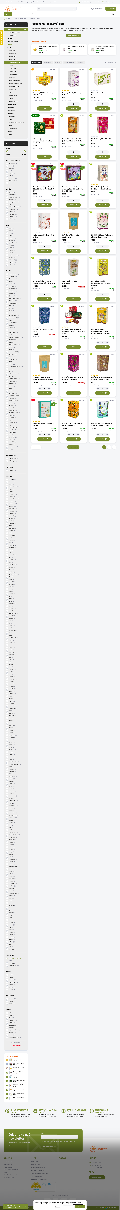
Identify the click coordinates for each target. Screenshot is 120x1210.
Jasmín (11, 779)
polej (11, 827)
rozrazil (11, 616)
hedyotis (12, 842)
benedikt (12, 934)
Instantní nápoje (13, 95)
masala (11, 925)
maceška (12, 669)
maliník (11, 642)
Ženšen (11, 783)
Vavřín (11, 793)
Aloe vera (11, 98)
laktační (12, 342)
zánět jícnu (13, 335)
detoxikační (13, 322)
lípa (11, 623)
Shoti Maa (12, 214)
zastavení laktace (14, 400)
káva (11, 910)
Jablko (12, 740)
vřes (11, 557)
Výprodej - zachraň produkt (15, 32)
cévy (11, 369)
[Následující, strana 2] (109, 447)
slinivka (12, 347)
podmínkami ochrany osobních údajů (65, 1141)
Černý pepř (13, 508)
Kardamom (13, 504)
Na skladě (13, 163)
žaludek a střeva (14, 274)
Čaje (10, 47)
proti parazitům (14, 447)
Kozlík (11, 754)
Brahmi (11, 822)
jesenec (11, 713)
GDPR (54, 2)
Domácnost (11, 113)
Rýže (11, 908)
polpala (11, 701)
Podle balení (12, 59)
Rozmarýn (12, 791)
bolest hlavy (13, 332)
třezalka (12, 550)
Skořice (12, 491)
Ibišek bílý (12, 737)
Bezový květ (13, 800)
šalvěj (11, 591)
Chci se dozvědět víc (73, 35)
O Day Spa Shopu (35, 1164)
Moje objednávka (19, 2)
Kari (11, 920)
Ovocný (12, 240)
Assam (11, 247)
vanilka (12, 691)
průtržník (12, 608)
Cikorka (11, 781)
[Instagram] (93, 1171)
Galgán (11, 744)
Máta (11, 484)
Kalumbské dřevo (14, 835)
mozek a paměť (14, 318)
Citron (11, 742)
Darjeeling (12, 257)
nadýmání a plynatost (15, 366)
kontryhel (12, 516)
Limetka (12, 752)
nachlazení (13, 276)
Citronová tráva (14, 487)
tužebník (12, 611)
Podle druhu (12, 50)
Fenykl (11, 489)
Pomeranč (12, 796)
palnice (11, 696)
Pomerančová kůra (15, 764)
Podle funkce (12, 53)
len (10, 645)
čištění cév (12, 376)
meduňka (12, 513)
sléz (10, 596)
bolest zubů (12, 432)
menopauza (13, 330)
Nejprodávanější (69, 62)
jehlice (11, 579)
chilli (11, 774)
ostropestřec (13, 652)
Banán (11, 900)
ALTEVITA (12, 192)
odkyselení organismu (15, 395)
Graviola (12, 854)
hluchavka (12, 523)
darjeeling (12, 686)
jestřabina (12, 654)
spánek (12, 357)
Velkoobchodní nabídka (37, 1176)
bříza (11, 552)
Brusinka (12, 864)
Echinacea (12, 769)
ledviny (12, 320)
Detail (44, 108)
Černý (11, 230)
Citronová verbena (14, 815)
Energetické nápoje (13, 101)
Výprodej (12, 173)
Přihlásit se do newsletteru (49, 1146)
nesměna (12, 693)
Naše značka (13, 180)
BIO (11, 175)
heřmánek (12, 511)
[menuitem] (8, 14)
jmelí (11, 542)
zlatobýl (12, 533)
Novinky (10, 38)
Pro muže (12, 980)
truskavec (12, 603)
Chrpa (11, 788)
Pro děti (12, 975)
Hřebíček (12, 506)
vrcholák (12, 939)
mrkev (11, 917)
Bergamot (12, 813)
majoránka (12, 547)
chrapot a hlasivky (14, 412)
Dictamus (12, 194)
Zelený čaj (12, 776)
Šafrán (11, 891)
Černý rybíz (12, 883)
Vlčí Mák (12, 219)
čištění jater (12, 354)
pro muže (12, 286)
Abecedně (80, 62)
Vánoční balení (13, 183)
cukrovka (12, 281)
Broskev (12, 869)
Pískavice (12, 771)
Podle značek (12, 89)
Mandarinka (13, 859)
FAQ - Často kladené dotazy (44, 2)
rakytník (12, 664)
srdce (11, 349)
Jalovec (11, 803)
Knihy (10, 119)
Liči (10, 856)
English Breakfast (14, 255)
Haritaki (12, 727)
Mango (11, 852)
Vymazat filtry (17, 1045)
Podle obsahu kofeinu (14, 80)
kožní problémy (14, 315)
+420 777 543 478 (97, 1166)
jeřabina (12, 628)
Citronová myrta (14, 499)
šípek (11, 569)
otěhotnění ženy (14, 427)
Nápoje (10, 44)
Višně (11, 929)
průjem (12, 425)
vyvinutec (12, 839)
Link (11, 1013)
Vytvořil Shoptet (100, 1207)
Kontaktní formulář (97, 1177)
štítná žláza (12, 339)
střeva (11, 310)
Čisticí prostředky (13, 128)
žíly (10, 371)
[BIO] (102, 79)
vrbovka (12, 606)
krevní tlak (12, 437)
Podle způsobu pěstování (15, 83)
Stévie (11, 766)
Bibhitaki (12, 730)
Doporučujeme (36, 62)
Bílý (11, 233)
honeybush (12, 679)
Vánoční (12, 989)
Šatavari (12, 922)
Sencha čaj (12, 888)
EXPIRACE (12, 178)
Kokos (11, 786)
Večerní (12, 984)
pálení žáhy (13, 442)
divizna (11, 647)
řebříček (12, 540)
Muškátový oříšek (14, 762)
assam (11, 684)
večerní (11, 1003)
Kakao (11, 759)
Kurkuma (12, 501)
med (11, 927)
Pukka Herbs (13, 209)
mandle (11, 932)
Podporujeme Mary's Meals (38, 1167)
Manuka (12, 881)
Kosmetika (11, 107)
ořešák (11, 650)
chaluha (12, 577)
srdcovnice (12, 720)
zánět (11, 325)
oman (11, 671)
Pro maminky (13, 982)
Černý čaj (12, 798)
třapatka (12, 625)
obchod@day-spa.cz (97, 1162)
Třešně (11, 915)
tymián (11, 601)
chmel (11, 525)
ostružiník (12, 564)
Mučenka (12, 749)
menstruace (13, 381)
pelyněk (11, 586)
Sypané (11, 65)
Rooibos (12, 238)
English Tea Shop (14, 197)
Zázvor (12, 482)
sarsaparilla (12, 706)
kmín (11, 657)
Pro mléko (12, 262)
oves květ (12, 886)
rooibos (12, 584)
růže (11, 620)
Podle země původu (14, 86)
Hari (11, 1018)
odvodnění (12, 313)
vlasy (11, 305)
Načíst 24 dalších (73, 447)
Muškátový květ (14, 893)
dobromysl (12, 545)
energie (12, 361)
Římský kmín (13, 837)
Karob (11, 747)
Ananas (11, 898)
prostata (12, 439)
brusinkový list (13, 637)
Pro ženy (12, 977)
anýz (11, 659)
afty (11, 434)
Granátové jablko (14, 866)
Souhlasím (80, 1206)
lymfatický (12, 383)
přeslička (12, 538)
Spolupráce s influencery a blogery (40, 1173)
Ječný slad (12, 810)
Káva (10, 92)
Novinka (11, 168)
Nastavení (57, 1207)
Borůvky (12, 849)
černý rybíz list (13, 613)
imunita (12, 293)
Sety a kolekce (13, 965)
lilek (10, 710)
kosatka (12, 698)
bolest (11, 386)
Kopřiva (12, 479)
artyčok (11, 581)
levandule (12, 528)
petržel (11, 640)
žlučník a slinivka (14, 344)
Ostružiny (12, 905)
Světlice (11, 912)
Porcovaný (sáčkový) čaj (15, 960)
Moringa (12, 903)
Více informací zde (78, 1204)
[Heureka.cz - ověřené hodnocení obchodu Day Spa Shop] (43, 1186)
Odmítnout (68, 1206)
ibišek (11, 667)
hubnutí (12, 415)
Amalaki (12, 732)
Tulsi (11, 825)
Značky (10, 134)
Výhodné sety (12, 35)
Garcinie (12, 861)
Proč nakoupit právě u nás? (38, 1170)
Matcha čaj (13, 494)
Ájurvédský (13, 243)
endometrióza (13, 374)
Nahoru (37, 447)
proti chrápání (13, 408)
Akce (9, 29)
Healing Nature (14, 202)
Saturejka (12, 949)
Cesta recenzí (34, 1161)
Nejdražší (58, 62)
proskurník (12, 555)
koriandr (12, 689)
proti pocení (12, 417)
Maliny (12, 871)
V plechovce (13, 68)
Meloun (11, 942)
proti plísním (13, 422)
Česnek (11, 895)
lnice (11, 589)
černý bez (12, 572)
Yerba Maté (12, 260)
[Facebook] (90, 1171)
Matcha (11, 245)
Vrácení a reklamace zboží (10, 1175)
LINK (11, 204)
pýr (10, 674)
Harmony (12, 199)
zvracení (12, 403)
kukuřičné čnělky (14, 574)
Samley (11, 211)
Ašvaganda (12, 735)
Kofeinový (12, 461)
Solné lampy (12, 116)
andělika (12, 530)
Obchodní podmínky (9, 1177)
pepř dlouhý (12, 708)
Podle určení (12, 77)
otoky (11, 449)
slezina (11, 388)
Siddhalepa (12, 216)
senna (11, 944)
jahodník (12, 567)
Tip (10, 171)
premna (11, 844)
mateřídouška (13, 594)
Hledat (74, 8)
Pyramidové (13, 71)
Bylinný (12, 235)
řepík (11, 562)
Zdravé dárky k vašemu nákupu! (39, 1179)
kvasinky (12, 444)
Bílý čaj (12, 847)
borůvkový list (13, 630)
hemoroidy (13, 410)
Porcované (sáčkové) (15, 62)
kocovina (12, 405)
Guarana (12, 820)
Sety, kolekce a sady (15, 74)
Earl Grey (12, 252)
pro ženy (12, 283)
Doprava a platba (30, 2)
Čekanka (12, 757)
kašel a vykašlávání (15, 298)
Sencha (11, 250)
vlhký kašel (13, 301)
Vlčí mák (12, 1022)
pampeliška (13, 535)
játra (11, 308)
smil (11, 662)
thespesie (12, 703)
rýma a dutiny (13, 296)
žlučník (12, 364)
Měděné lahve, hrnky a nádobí (16, 122)
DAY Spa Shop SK (8, 2)
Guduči (11, 723)
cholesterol (13, 279)
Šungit (10, 125)
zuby (11, 420)
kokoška (12, 518)
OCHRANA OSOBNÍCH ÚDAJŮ (60, 1195)
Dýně (11, 946)
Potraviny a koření (13, 41)
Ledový (12, 265)
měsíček (12, 560)
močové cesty (13, 288)
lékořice (12, 521)
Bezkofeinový (14, 458)
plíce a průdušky (14, 303)
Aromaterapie (12, 110)
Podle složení (12, 56)
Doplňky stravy (12, 104)
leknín (11, 718)
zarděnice (12, 937)
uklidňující (12, 291)
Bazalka (12, 496)
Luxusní (12, 470)
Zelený (11, 228)
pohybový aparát (14, 378)
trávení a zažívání (14, 352)
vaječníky (12, 430)
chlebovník (12, 715)
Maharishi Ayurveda (15, 207)
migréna (12, 327)
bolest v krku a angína (15, 337)
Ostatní (10, 131)
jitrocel (11, 598)
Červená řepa (13, 805)
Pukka (11, 1015)
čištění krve (12, 393)
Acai (11, 873)
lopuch (11, 635)
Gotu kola (12, 725)
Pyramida (12, 963)
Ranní (11, 987)
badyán (11, 681)
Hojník (11, 830)
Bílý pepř (12, 808)
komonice (12, 618)
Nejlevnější (48, 62)
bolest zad (12, 398)
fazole (11, 633)
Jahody (12, 876)
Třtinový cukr (13, 832)
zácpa (11, 391)
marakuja (12, 878)
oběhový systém (14, 359)
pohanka (12, 676)
